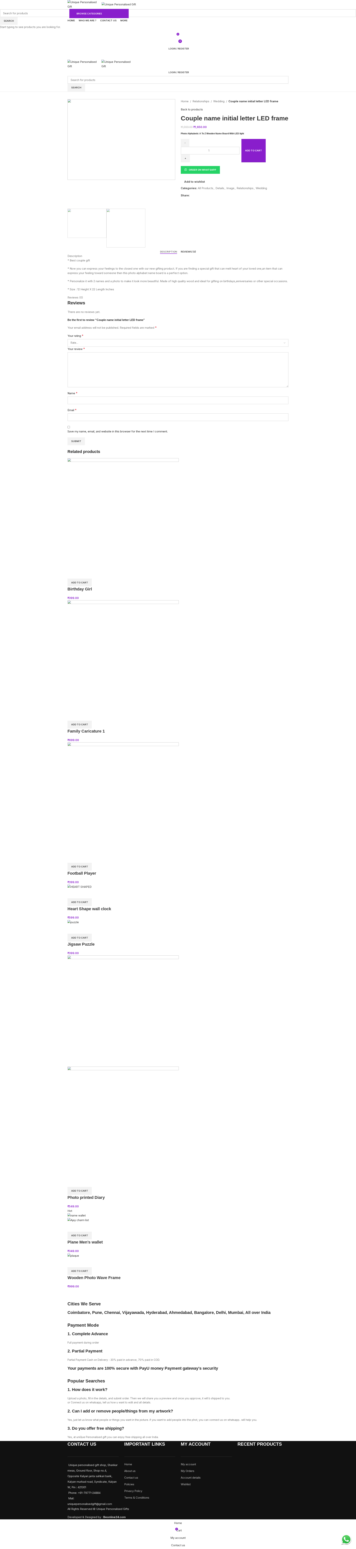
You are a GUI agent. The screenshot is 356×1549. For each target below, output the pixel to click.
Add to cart (253, 150)
